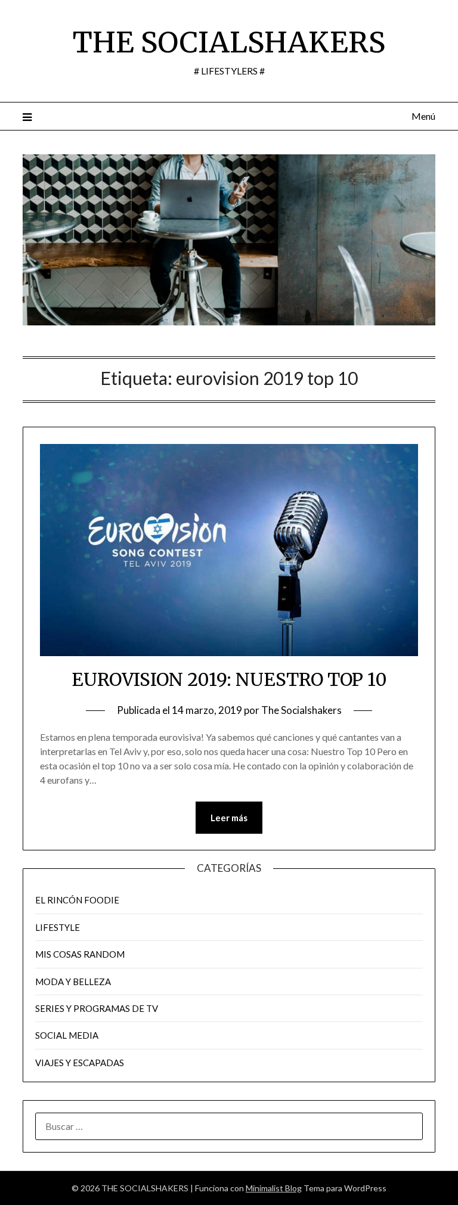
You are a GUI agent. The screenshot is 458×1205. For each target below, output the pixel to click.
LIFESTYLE (57, 927)
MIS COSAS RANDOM (80, 954)
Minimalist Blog (274, 1188)
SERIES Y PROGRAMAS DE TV (96, 1008)
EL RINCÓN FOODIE (77, 900)
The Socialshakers (301, 710)
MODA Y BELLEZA (73, 981)
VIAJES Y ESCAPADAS (79, 1062)
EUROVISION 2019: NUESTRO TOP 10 (229, 679)
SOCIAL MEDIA (66, 1035)
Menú (423, 116)
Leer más (229, 817)
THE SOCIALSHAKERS (229, 42)
